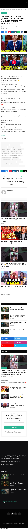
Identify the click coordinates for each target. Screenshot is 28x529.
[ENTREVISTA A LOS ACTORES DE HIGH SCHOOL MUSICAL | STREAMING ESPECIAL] (14, 233)
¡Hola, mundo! (6, 502)
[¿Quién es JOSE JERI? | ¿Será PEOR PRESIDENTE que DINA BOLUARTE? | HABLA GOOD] (14, 43)
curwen (3, 142)
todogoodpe (22, 165)
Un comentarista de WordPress (9, 501)
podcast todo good (6, 159)
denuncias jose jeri (18, 142)
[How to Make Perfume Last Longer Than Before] (5, 324)
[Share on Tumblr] (15, 32)
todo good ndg (5, 163)
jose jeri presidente (6, 149)
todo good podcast (14, 163)
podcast (20, 155)
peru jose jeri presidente (16, 153)
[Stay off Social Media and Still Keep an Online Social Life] (5, 331)
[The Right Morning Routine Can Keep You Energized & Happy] (5, 316)
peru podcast (5, 155)
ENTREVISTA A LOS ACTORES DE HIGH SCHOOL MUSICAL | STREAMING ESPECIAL (18, 389)
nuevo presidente (14, 151)
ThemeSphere (22, 523)
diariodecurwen (5, 145)
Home (2, 6)
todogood (15, 165)
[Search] (26, 2)
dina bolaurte (17, 145)
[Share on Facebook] (2, 32)
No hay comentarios (21, 26)
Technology (23, 6)
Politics (8, 6)
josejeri (3, 151)
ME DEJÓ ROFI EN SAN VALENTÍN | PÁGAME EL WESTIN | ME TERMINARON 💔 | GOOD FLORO (7, 181)
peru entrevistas (5, 153)
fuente (3, 135)
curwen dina (9, 142)
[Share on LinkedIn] (12, 32)
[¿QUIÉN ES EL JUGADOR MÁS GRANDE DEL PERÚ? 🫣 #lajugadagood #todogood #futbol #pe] (14, 254)
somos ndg (13, 161)
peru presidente (13, 155)
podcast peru (15, 157)
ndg (8, 151)
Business (15, 6)
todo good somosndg (6, 165)
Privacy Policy (13, 432)
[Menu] (2, 2)
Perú (21, 151)
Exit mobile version (4, 528)
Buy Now (14, 520)
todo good (19, 161)
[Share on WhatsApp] (18, 32)
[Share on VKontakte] (22, 32)
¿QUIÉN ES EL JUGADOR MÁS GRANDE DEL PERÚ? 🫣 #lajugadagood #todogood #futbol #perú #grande (13, 265)
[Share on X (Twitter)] (6, 32)
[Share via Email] (25, 32)
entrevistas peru (11, 147)
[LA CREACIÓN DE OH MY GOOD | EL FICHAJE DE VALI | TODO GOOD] (14, 278)
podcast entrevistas (6, 157)
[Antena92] (14, 2)
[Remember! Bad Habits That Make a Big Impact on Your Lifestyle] (5, 309)
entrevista (4, 147)
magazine (4, 13)
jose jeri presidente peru (17, 149)
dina (11, 145)
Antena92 (7, 26)
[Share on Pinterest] (9, 32)
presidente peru (5, 161)
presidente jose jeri (16, 159)
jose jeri (19, 147)
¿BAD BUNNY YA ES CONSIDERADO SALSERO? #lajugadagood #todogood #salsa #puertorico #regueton (13, 220)
